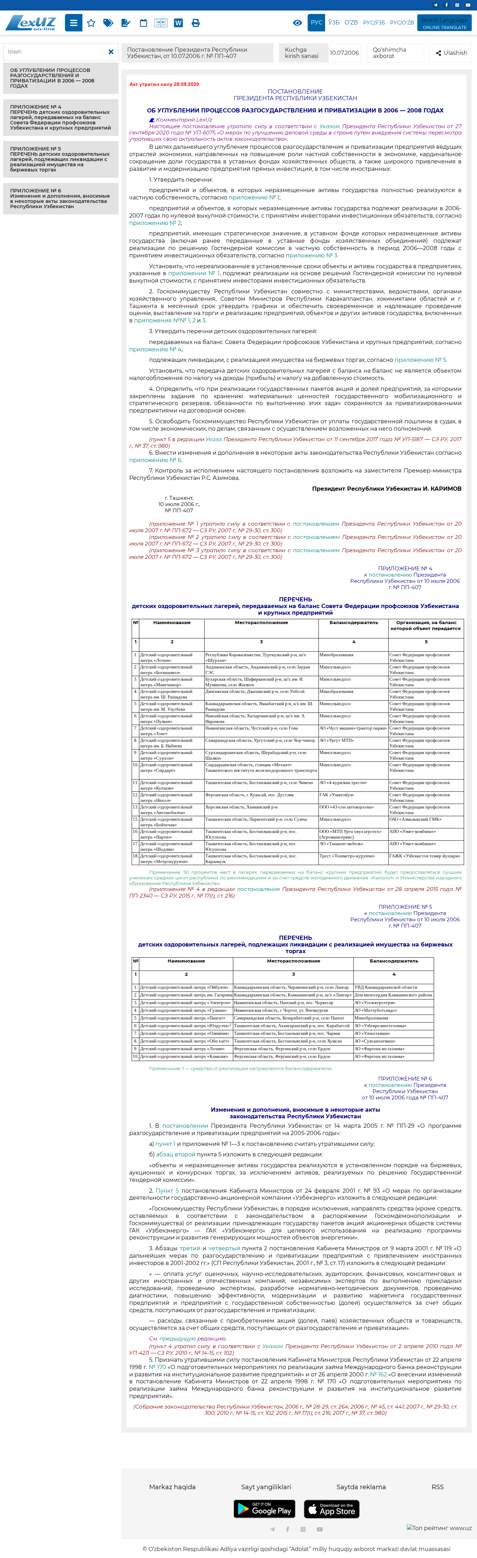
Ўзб (334, 22)
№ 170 (157, 1367)
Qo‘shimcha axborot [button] (389, 52)
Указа (214, 439)
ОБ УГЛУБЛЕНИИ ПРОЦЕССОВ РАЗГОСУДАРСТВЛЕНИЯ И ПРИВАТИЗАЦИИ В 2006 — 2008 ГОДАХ (52, 78)
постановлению (390, 575)
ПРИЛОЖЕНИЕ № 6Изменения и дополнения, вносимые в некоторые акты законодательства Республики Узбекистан (60, 199)
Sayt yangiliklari (266, 1487)
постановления (259, 889)
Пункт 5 (169, 1190)
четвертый (224, 1248)
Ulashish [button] (456, 53)
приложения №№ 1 (162, 320)
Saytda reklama (361, 1487)
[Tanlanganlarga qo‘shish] (91, 22)
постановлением (316, 524)
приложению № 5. (421, 360)
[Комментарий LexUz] (126, 22)
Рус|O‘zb (402, 23)
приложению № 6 (155, 460)
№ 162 (378, 1374)
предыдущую (178, 1339)
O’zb (351, 22)
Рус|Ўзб (374, 23)
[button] (60, 78)
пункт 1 (165, 1144)
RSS (438, 1487)
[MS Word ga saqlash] (178, 22)
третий (190, 1248)
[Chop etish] (196, 22)
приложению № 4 (155, 349)
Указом (331, 126)
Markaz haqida (172, 1487)
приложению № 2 (155, 223)
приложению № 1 (254, 197)
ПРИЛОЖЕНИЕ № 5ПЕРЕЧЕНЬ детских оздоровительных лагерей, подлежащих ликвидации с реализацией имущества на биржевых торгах (60, 159)
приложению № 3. (312, 255)
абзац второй (176, 1154)
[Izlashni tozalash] (111, 52)
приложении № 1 (193, 273)
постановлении (185, 1125)
